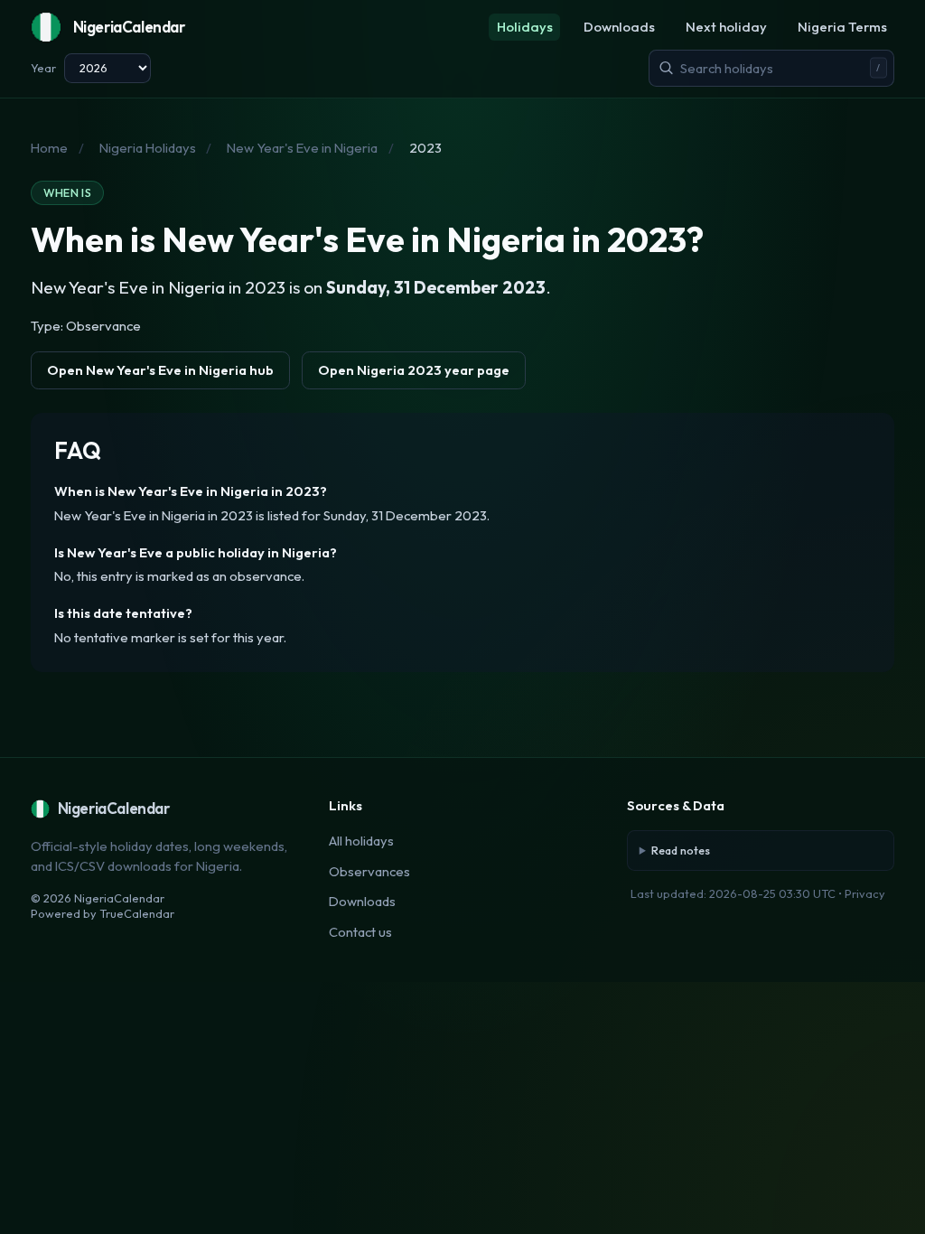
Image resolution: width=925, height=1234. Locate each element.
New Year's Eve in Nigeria (302, 147)
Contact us (360, 931)
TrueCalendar (136, 913)
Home (49, 147)
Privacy (865, 893)
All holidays (361, 840)
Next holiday (726, 26)
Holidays (525, 26)
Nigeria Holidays (147, 147)
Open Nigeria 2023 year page (413, 370)
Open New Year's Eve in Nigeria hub (160, 370)
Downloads (619, 26)
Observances (369, 871)
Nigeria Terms (842, 26)
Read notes (680, 850)
